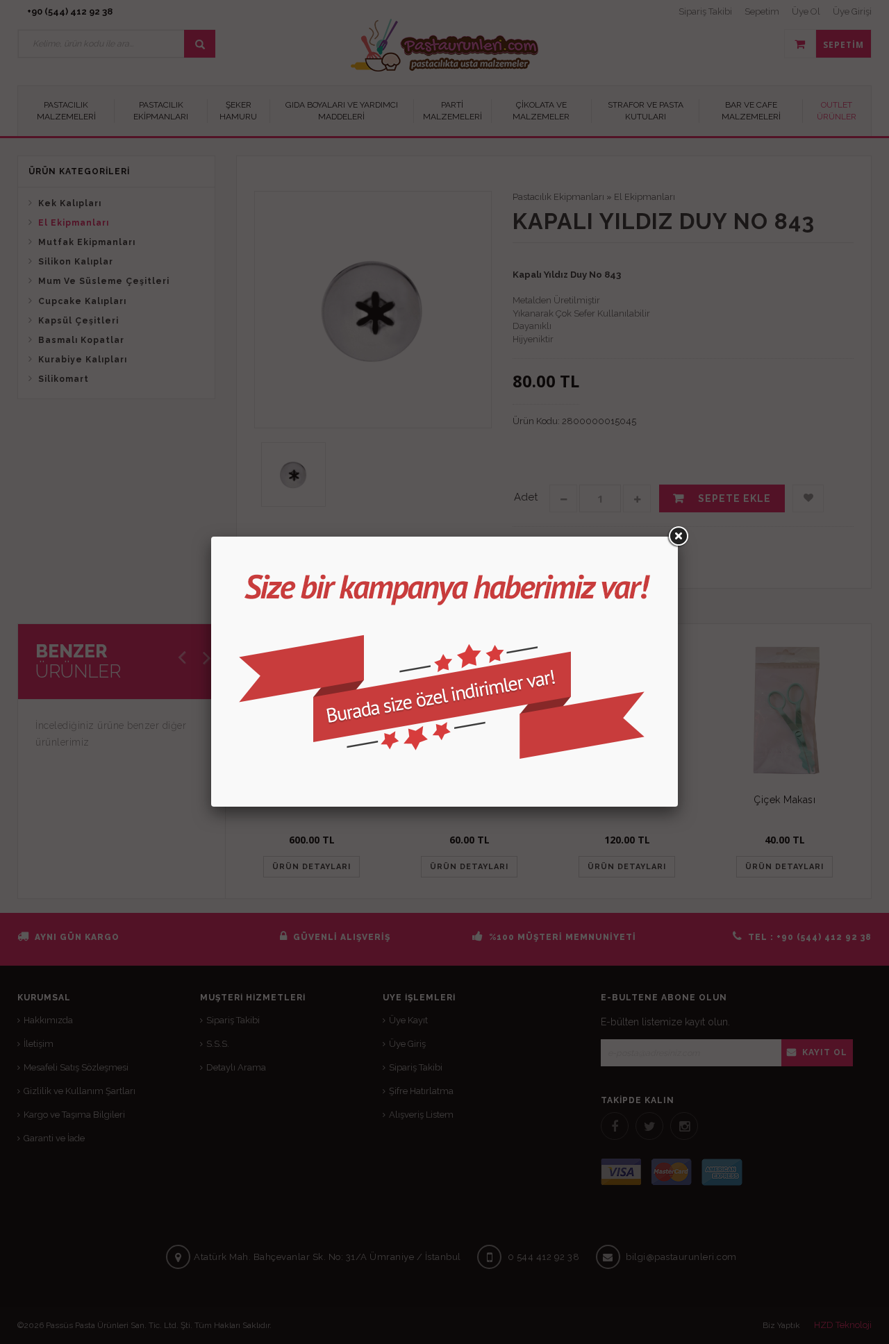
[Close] (677, 536)
